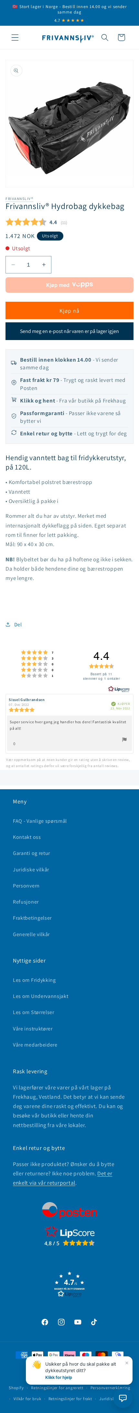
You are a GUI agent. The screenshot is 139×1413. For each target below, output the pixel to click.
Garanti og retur (31, 853)
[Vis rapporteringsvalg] (124, 740)
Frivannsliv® (19, 198)
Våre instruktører (33, 1028)
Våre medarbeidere (35, 1044)
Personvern (26, 885)
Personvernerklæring (110, 1387)
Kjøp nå (69, 310)
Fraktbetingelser (32, 918)
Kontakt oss (27, 837)
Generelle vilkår (31, 934)
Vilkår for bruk (27, 1398)
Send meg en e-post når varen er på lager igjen (69, 331)
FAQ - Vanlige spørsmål (40, 821)
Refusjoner (26, 901)
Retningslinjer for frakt (70, 1398)
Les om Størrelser (33, 1012)
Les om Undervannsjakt (41, 996)
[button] (15, 37)
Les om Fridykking (34, 980)
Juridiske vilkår (31, 869)
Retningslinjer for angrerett (57, 1387)
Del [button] (18, 624)
